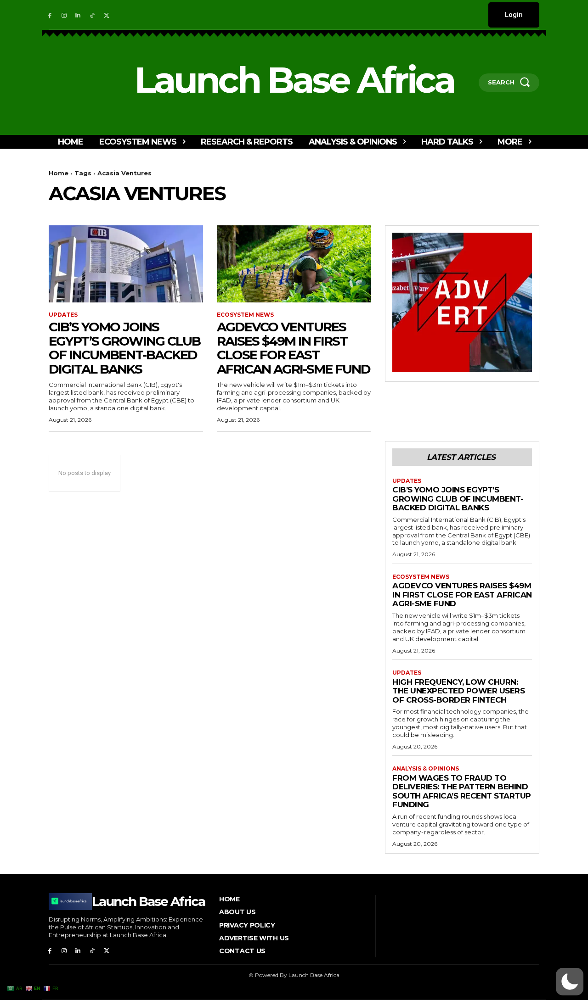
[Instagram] (64, 15)
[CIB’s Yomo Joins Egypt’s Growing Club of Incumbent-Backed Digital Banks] (126, 263)
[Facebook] (50, 15)
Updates (63, 315)
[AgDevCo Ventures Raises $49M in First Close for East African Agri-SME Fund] (294, 263)
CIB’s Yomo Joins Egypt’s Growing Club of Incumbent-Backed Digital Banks (124, 348)
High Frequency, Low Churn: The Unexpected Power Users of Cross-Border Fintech (458, 690)
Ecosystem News (245, 315)
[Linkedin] (78, 15)
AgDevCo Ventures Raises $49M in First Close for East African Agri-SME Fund (293, 348)
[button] (569, 981)
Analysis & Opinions (425, 768)
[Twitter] (106, 15)
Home (58, 173)
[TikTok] (92, 15)
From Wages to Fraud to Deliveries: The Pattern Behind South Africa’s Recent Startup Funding (461, 791)
